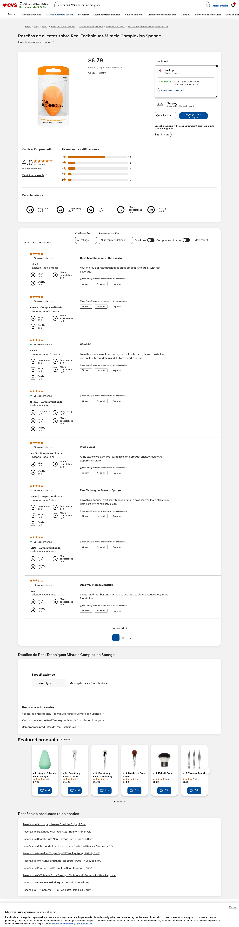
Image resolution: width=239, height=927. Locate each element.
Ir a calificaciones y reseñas (34, 42)
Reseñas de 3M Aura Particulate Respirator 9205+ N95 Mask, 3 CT (63, 860)
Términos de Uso (84, 923)
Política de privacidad (62, 923)
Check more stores (170, 90)
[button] (150, 240)
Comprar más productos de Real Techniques (49, 726)
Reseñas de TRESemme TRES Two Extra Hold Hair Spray (57, 889)
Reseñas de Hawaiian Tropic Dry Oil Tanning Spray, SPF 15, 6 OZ (61, 853)
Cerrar (233, 907)
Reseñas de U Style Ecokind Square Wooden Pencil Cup (56, 882)
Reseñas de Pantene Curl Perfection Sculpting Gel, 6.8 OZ (57, 868)
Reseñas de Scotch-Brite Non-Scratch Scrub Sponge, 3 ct (57, 838)
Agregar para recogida (193, 116)
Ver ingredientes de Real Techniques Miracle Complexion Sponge (61, 713)
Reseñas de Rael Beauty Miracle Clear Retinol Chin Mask (57, 831)
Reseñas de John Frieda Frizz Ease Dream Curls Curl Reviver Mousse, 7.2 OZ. (69, 846)
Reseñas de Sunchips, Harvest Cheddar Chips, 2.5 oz (54, 824)
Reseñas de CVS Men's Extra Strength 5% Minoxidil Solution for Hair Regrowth (69, 875)
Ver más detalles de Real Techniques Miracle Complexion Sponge (61, 720)
